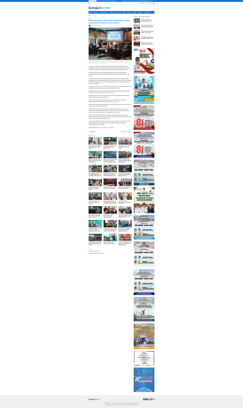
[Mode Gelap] (153, 3)
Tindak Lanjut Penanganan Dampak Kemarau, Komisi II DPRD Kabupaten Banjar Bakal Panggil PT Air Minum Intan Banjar (110, 174)
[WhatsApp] (153, 399)
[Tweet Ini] (123, 132)
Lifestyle (128, 12)
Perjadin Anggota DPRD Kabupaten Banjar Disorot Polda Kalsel (146, 20)
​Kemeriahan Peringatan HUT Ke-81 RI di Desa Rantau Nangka (95, 188)
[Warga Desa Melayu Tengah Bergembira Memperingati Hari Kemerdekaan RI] (125, 154)
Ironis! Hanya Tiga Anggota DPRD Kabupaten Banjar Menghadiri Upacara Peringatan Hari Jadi (124, 230)
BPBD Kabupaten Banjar (99, 25)
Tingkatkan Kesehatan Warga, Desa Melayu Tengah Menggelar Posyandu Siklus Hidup (95, 230)
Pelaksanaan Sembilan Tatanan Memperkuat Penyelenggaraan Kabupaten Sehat (125, 216)
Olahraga (134, 12)
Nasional (112, 12)
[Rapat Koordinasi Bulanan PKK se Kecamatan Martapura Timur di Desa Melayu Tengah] (110, 154)
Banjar (90, 18)
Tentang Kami (107, 403)
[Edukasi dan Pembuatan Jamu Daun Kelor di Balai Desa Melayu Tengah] (110, 141)
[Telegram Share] (128, 132)
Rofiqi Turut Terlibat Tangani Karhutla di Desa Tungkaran (109, 188)
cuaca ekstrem (104, 127)
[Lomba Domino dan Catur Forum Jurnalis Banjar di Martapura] (95, 196)
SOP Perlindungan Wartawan (133, 403)
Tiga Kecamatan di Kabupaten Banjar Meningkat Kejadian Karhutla (102, 1)
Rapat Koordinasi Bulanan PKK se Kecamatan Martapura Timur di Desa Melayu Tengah (110, 161)
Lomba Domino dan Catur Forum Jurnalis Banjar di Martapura (94, 202)
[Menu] (89, 3)
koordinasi (111, 127)
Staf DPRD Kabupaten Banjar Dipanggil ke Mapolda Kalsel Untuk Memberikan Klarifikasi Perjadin (147, 38)
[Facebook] (144, 399)
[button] (151, 3)
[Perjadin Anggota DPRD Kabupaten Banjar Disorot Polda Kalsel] (137, 21)
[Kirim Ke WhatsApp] (131, 132)
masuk (94, 253)
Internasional (118, 12)
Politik (124, 12)
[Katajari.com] (99, 7)
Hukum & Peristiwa (104, 12)
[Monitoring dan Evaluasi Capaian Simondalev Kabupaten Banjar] (110, 210)
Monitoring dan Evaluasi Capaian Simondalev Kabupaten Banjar (109, 216)
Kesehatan (140, 12)
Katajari (92, 25)
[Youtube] (151, 399)
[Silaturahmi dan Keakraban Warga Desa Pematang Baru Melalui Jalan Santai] (125, 168)
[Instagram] (149, 399)
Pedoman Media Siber (120, 403)
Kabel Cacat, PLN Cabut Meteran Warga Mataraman (109, 243)
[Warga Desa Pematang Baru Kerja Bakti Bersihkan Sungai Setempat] (95, 237)
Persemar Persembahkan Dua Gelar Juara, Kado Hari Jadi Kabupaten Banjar (124, 243)
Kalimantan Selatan (93, 12)
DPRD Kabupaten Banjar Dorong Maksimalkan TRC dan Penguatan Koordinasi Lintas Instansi (95, 174)
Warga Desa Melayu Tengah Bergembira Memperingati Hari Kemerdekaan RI (125, 161)
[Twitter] (146, 399)
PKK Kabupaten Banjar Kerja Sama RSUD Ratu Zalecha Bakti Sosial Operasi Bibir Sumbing (110, 202)
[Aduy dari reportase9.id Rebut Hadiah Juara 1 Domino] (125, 182)
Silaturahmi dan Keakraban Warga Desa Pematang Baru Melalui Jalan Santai (124, 174)
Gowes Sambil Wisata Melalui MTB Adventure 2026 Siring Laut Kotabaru (147, 26)
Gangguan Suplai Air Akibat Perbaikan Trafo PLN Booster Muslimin (136, 1)
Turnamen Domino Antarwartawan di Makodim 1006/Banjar (124, 202)
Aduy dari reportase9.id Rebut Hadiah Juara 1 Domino (124, 188)
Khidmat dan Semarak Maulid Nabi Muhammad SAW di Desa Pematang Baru (95, 161)
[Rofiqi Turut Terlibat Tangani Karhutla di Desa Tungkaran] (110, 182)
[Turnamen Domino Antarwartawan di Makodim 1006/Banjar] (125, 196)
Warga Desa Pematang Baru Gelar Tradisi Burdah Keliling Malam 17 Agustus (95, 216)
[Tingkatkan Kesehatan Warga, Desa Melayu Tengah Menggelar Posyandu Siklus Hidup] (95, 224)
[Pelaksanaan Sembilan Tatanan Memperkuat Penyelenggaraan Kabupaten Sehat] (125, 210)
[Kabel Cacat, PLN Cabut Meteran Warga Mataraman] (110, 237)
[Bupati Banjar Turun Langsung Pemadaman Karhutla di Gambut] (125, 141)
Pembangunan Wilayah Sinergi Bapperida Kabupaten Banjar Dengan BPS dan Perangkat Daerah (110, 230)
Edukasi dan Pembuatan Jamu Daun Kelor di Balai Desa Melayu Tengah (110, 147)
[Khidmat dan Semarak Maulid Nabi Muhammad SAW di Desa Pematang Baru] (95, 154)
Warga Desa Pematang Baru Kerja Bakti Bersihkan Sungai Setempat (95, 243)
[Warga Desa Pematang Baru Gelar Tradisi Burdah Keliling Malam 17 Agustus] (95, 210)
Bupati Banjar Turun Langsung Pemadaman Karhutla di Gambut (124, 147)
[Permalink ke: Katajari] (90, 25)
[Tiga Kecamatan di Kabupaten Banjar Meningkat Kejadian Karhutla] (95, 141)
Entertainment (147, 12)
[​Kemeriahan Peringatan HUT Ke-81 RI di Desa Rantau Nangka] (95, 182)
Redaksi (113, 403)
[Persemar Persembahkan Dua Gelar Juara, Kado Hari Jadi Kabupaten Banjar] (125, 237)
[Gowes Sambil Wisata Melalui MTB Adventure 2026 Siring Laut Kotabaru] (137, 26)
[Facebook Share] (121, 132)
